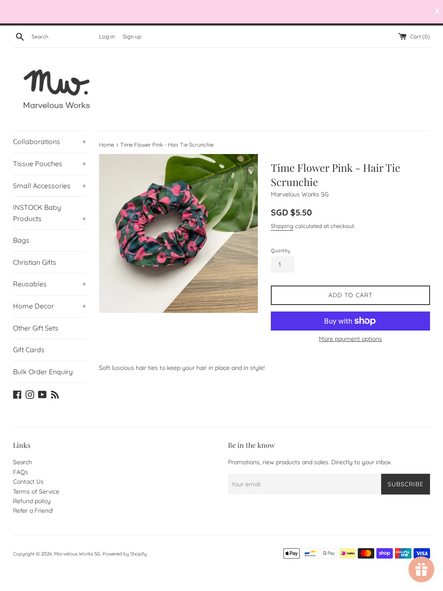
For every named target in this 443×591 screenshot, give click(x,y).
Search (22, 462)
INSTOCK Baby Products (49, 213)
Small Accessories (49, 185)
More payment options (350, 339)
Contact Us (28, 481)
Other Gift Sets (35, 328)
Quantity (280, 250)
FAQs (20, 472)
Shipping (282, 225)
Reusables (49, 283)
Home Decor (49, 306)
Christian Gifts (34, 262)
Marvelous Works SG (77, 554)
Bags (21, 240)
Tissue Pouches (49, 163)
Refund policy (32, 501)
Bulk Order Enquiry (43, 371)
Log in (107, 36)
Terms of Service (36, 491)
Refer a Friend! (33, 510)
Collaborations (49, 141)
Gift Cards (29, 349)
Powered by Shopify (125, 554)
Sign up (132, 36)
